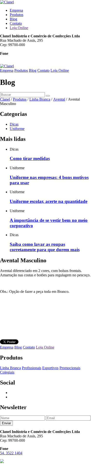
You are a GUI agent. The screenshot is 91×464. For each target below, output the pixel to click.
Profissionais (31, 368)
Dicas (14, 124)
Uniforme (17, 129)
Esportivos (50, 368)
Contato (16, 23)
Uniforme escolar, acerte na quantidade (48, 201)
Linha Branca (10, 368)
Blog (13, 19)
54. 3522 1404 (11, 58)
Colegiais (7, 372)
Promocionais (69, 368)
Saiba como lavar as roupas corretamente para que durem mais (45, 247)
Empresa (16, 10)
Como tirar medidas (30, 158)
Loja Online (19, 28)
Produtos (16, 15)
